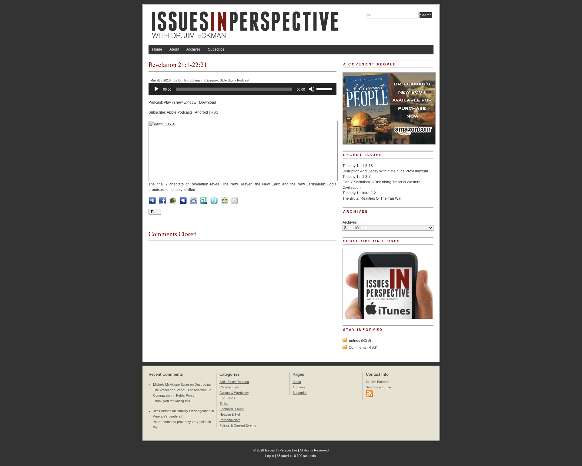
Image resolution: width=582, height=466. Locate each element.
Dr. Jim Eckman (190, 80)
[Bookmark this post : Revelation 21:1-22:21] (224, 203)
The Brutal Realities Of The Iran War (372, 198)
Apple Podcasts (179, 112)
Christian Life (229, 387)
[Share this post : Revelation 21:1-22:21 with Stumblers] (203, 203)
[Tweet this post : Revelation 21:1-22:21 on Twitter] (214, 203)
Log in (269, 456)
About (174, 49)
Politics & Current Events (237, 425)
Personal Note (229, 420)
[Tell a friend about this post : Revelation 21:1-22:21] (234, 203)
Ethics (224, 403)
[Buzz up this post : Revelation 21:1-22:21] (172, 203)
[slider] (324, 88)
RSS (214, 112)
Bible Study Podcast (234, 80)
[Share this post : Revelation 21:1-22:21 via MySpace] (183, 203)
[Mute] (312, 89)
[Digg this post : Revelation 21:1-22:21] (152, 203)
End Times (227, 398)
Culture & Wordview (234, 392)
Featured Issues (231, 409)
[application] (242, 89)
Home (157, 49)
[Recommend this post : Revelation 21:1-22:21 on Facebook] (162, 203)
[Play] (156, 89)
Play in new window (180, 102)
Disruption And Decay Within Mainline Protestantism (385, 171)
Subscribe (216, 49)
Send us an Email (378, 387)
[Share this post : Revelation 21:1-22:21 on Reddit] (193, 203)
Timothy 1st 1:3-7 (357, 177)
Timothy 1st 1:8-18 (358, 166)
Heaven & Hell (229, 414)
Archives (193, 49)
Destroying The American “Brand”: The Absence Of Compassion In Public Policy (182, 390)
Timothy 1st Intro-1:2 (359, 193)
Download (207, 102)
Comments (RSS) (363, 347)
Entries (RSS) (360, 340)
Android (201, 112)
